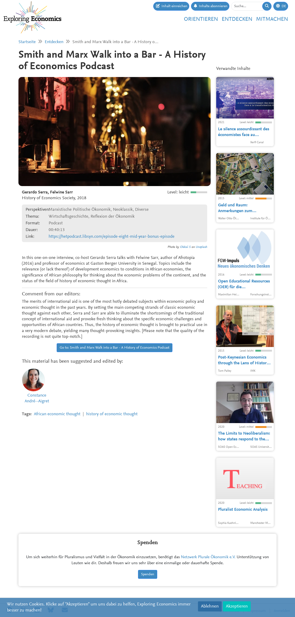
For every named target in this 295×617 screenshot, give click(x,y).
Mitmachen (272, 19)
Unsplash (201, 247)
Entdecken (237, 19)
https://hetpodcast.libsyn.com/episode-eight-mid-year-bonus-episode (111, 236)
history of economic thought (112, 414)
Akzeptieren (237, 606)
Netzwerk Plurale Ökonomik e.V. (208, 557)
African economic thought (57, 414)
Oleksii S (185, 247)
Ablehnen (210, 606)
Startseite (27, 42)
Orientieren (201, 19)
